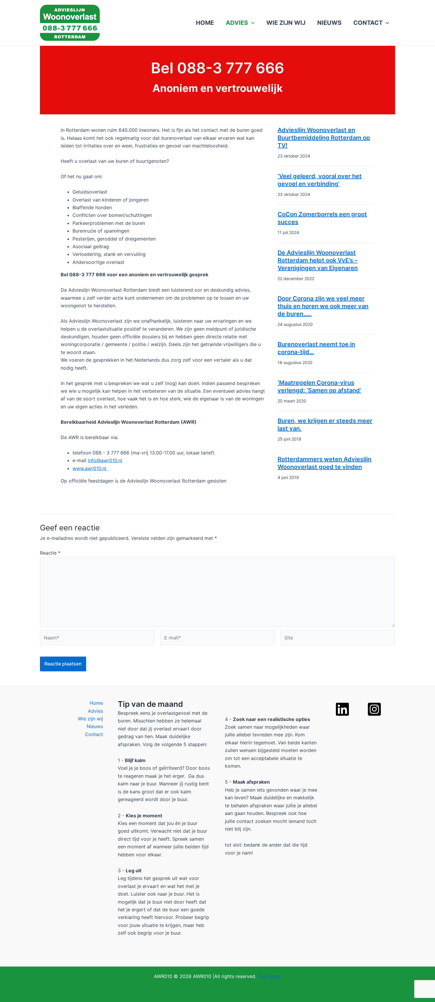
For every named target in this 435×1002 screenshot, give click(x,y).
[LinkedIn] (342, 709)
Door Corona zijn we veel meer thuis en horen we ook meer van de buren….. (323, 306)
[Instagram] (374, 709)
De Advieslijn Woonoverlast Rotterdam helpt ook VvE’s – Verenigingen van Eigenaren (318, 260)
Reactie (50, 553)
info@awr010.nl (105, 460)
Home (205, 22)
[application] (251, 23)
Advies (237, 22)
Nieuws (329, 22)
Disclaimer (269, 976)
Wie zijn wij (285, 22)
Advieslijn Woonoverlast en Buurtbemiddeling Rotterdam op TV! (324, 137)
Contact (368, 22)
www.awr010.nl (90, 468)
